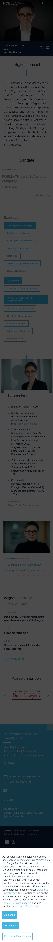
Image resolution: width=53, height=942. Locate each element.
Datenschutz (33, 906)
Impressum (18, 906)
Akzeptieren (10, 925)
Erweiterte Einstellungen (15, 903)
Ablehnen (9, 914)
